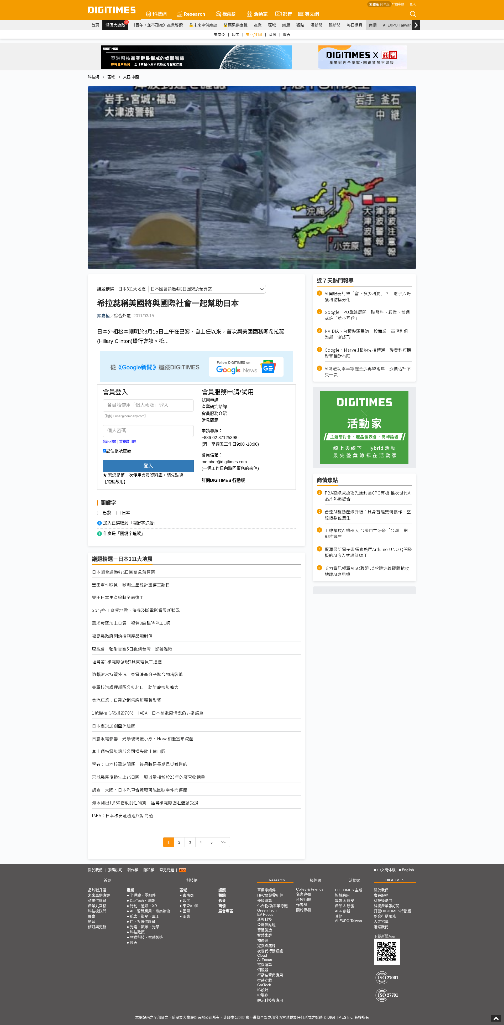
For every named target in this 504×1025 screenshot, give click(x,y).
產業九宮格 (97, 906)
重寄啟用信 (127, 442)
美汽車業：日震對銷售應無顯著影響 (126, 700)
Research (194, 13)
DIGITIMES (394, 880)
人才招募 (381, 921)
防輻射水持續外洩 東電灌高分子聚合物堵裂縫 (137, 674)
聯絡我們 (381, 927)
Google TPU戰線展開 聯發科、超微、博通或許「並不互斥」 (367, 315)
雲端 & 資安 (344, 900)
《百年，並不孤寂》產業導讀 (157, 25)
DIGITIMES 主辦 (348, 890)
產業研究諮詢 (214, 406)
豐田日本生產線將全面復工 (118, 597)
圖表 (286, 34)
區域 (272, 25)
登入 (413, 4)
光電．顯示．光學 (144, 927)
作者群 (301, 905)
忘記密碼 (109, 442)
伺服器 (262, 970)
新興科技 (264, 919)
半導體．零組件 (143, 895)
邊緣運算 (264, 900)
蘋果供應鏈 (238, 25)
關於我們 (95, 870)
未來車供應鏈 (205, 25)
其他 (338, 916)
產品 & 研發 (344, 906)
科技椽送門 (97, 911)
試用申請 (210, 400)
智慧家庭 (264, 935)
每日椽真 (355, 25)
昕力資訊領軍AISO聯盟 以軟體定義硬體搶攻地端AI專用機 (367, 571)
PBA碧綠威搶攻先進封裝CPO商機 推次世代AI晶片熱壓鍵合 (368, 496)
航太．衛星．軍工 (144, 916)
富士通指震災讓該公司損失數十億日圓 (129, 751)
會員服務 (381, 895)
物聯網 (262, 940)
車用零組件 (266, 890)
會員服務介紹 (214, 413)
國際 (272, 34)
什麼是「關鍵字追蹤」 (124, 533)
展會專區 (225, 911)
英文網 (312, 13)
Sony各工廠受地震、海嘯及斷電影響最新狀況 (136, 610)
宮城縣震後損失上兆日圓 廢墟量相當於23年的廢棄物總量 (148, 777)
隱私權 (148, 870)
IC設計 (262, 990)
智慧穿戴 (264, 980)
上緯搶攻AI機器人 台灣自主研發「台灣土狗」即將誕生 (368, 534)
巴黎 (107, 513)
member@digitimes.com (224, 462)
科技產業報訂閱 (387, 906)
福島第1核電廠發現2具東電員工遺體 (127, 662)
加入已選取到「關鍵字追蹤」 (130, 523)
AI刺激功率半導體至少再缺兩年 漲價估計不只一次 (368, 372)
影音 (285, 13)
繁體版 (374, 4)
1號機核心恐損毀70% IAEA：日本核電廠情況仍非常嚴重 (148, 713)
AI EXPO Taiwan (397, 25)
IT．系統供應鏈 (142, 921)
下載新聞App (384, 936)
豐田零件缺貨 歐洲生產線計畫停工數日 (131, 585)
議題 (286, 25)
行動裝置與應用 (270, 975)
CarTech (264, 985)
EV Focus (265, 914)
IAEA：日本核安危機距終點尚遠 (122, 816)
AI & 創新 (342, 911)
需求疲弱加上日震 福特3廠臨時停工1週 (131, 623)
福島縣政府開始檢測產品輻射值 (122, 636)
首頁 (95, 25)
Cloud (262, 955)
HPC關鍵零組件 (270, 895)
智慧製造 (264, 930)
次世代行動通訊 (270, 951)
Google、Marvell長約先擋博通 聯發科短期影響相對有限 (368, 353)
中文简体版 (386, 870)
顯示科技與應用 (270, 1000)
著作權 (132, 870)
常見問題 (210, 420)
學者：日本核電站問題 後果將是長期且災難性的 (139, 764)
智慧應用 (342, 895)
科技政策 (137, 932)
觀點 (300, 25)
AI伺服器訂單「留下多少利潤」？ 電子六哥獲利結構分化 (368, 296)
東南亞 (219, 34)
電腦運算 (264, 964)
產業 (258, 25)
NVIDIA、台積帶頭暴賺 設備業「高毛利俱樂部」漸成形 (366, 334)
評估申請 (398, 4)
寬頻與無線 (266, 946)
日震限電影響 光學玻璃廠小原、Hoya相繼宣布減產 (142, 739)
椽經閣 (229, 13)
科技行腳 (303, 899)
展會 (91, 916)
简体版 (385, 4)
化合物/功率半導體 (272, 906)
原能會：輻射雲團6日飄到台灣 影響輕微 (132, 649)
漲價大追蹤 (117, 24)
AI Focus (264, 960)
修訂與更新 (97, 927)
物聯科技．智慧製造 (146, 937)
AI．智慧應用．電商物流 (150, 911)
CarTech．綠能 (142, 900)
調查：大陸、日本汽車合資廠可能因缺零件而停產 (139, 790)
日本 (126, 513)
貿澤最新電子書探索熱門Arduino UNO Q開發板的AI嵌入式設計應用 (368, 553)
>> (223, 842)
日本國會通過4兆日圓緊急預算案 (123, 572)
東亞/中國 (254, 34)
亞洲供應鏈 (266, 925)
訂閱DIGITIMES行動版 (392, 911)
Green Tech (267, 910)
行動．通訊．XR (143, 906)
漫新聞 (316, 25)
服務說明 (115, 870)
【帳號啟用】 (115, 482)
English (408, 870)
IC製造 (262, 995)
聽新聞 (334, 25)
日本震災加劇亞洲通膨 (113, 726)
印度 (235, 34)
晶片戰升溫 (97, 890)
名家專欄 (303, 894)
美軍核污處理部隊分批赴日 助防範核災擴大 (135, 687)
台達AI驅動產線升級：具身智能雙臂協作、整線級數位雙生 (368, 515)
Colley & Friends (309, 889)
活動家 (261, 13)
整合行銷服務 (385, 916)
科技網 (160, 13)
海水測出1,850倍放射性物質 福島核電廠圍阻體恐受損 (145, 803)
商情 (373, 25)
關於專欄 (303, 910)
